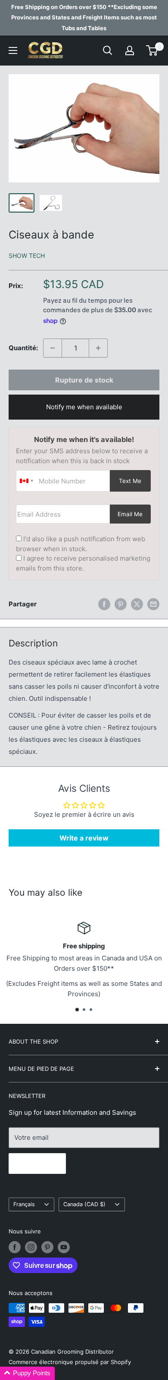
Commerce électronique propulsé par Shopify (70, 1361)
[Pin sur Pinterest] (121, 604)
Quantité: (23, 348)
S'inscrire (37, 1163)
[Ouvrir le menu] (13, 50)
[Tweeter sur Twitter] (137, 604)
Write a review (84, 838)
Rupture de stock (84, 380)
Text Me (130, 480)
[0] (152, 50)
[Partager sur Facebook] (104, 604)
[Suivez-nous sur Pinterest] (47, 1247)
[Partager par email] (153, 604)
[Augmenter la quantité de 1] (98, 348)
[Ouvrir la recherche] (107, 50)
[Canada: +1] (26, 480)
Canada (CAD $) (84, 1204)
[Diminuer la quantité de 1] (53, 348)
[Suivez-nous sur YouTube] (64, 1247)
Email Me (130, 514)
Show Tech (27, 255)
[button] (27, 1373)
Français (24, 1204)
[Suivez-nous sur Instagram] (31, 1247)
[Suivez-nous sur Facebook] (15, 1247)
